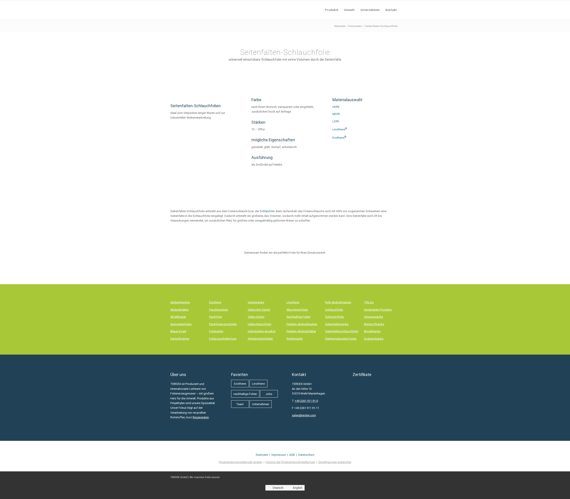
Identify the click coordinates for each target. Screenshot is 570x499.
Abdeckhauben (180, 302)
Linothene (338, 129)
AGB (292, 454)
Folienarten (216, 331)
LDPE (335, 121)
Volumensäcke (373, 316)
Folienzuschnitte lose (222, 338)
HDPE (336, 107)
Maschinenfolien (297, 309)
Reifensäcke (295, 338)
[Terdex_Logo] (170, 10)
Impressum (278, 454)
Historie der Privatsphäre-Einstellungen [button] (290, 462)
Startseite (262, 454)
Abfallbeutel (178, 316)
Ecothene (338, 137)
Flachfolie (215, 316)
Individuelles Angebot (262, 331)
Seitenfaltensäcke (336, 324)
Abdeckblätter (179, 309)
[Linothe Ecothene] (365, 177)
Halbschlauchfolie (259, 324)
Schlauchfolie (334, 309)
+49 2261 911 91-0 (306, 400)
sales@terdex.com (304, 415)
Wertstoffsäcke (374, 324)
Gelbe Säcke (256, 316)
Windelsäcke (372, 331)
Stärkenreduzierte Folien (340, 338)
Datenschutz (306, 454)
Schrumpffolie (334, 316)
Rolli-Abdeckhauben (338, 302)
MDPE (336, 114)
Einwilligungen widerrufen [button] (334, 462)
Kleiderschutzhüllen (260, 338)
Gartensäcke (256, 302)
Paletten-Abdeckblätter (301, 331)
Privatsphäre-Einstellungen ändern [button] (240, 462)
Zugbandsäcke (373, 338)
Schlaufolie (267, 211)
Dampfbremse (179, 338)
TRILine (369, 302)
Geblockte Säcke (259, 309)
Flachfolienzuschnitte (223, 324)
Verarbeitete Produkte (378, 309)
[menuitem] (331, 10)
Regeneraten (201, 417)
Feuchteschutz (218, 309)
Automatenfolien (181, 324)
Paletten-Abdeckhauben (302, 324)
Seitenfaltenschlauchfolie (341, 331)
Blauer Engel (178, 331)
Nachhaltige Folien (298, 316)
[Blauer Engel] (373, 418)
